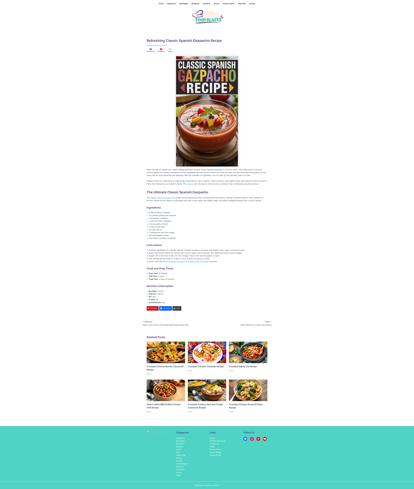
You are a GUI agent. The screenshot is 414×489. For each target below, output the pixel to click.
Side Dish (180, 467)
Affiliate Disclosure (217, 441)
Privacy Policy (215, 449)
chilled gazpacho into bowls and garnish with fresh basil (185, 261)
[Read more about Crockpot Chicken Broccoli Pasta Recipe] (248, 390)
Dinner (149, 374)
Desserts (179, 447)
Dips (178, 452)
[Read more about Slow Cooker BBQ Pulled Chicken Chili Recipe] (166, 390)
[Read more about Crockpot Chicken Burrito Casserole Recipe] (166, 352)
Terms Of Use (215, 455)
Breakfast (180, 444)
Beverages (180, 441)
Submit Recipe (215, 452)
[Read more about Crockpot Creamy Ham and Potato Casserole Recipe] (207, 390)
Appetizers (180, 438)
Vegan (178, 475)
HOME (212, 447)
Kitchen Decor (182, 464)
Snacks (179, 472)
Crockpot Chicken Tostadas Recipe (206, 366)
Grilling (179, 458)
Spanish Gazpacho (164, 198)
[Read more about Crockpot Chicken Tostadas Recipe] (207, 352)
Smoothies (180, 469)
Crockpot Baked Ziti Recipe (243, 366)
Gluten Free (180, 455)
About (212, 438)
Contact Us (214, 444)
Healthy (179, 461)
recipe (189, 184)
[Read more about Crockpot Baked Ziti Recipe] (248, 352)
